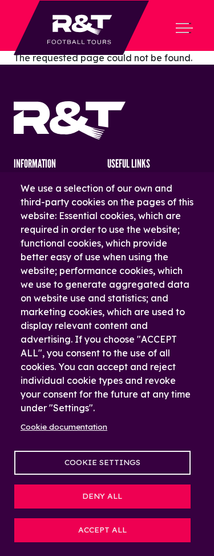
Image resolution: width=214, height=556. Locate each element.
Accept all (102, 529)
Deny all (102, 496)
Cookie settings (102, 462)
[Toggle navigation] (184, 28)
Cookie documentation (64, 426)
